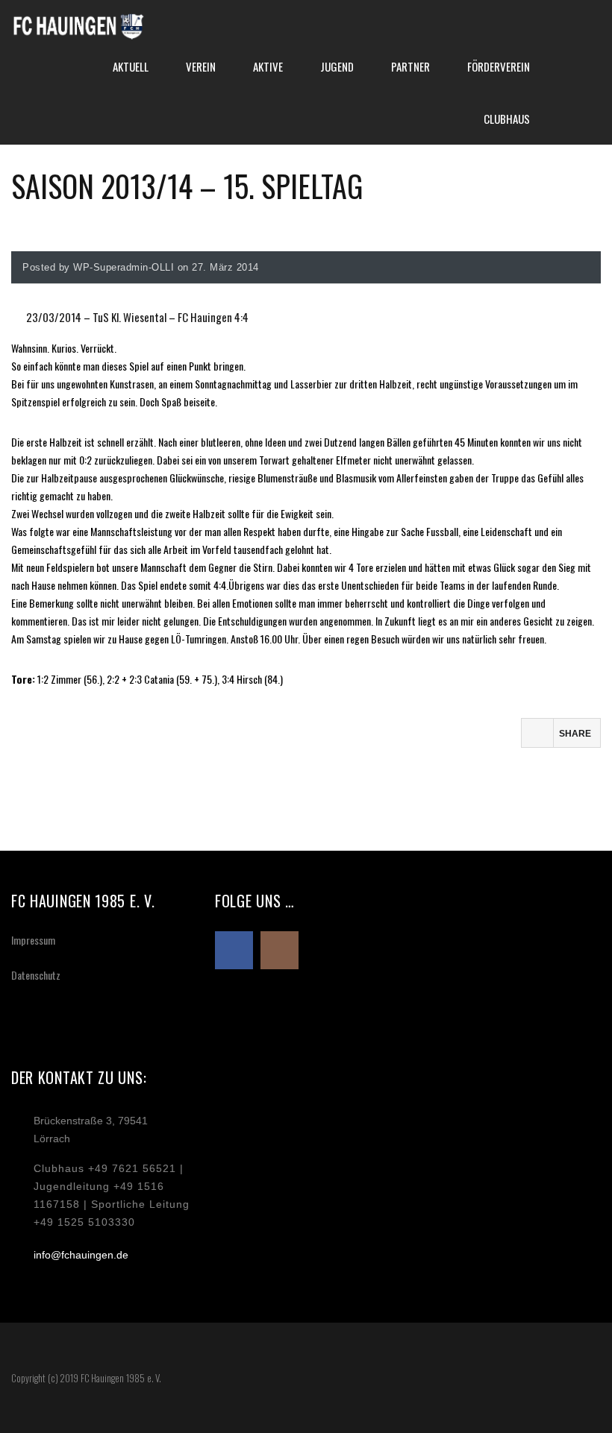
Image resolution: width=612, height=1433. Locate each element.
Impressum (33, 940)
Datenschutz (35, 975)
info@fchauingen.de (81, 1255)
